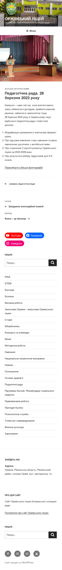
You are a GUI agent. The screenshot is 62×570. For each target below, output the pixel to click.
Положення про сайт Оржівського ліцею (27, 512)
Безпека (9, 296)
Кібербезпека (12, 326)
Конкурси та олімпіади (17, 332)
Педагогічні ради (26, 184)
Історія (8, 319)
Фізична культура (14, 427)
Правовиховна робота (17, 401)
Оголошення (11, 371)
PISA (7, 276)
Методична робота (15, 345)
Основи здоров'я (14, 377)
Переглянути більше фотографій (24, 167)
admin (26, 89)
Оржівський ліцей (24, 18)
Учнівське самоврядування (19, 420)
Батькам (9, 289)
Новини (13, 184)
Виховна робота (13, 302)
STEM (8, 283)
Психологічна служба (16, 414)
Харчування (11, 433)
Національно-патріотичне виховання (25, 358)
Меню (33, 30)
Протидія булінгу (14, 407)
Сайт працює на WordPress (19, 562)
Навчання (10, 352)
